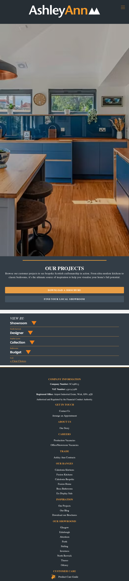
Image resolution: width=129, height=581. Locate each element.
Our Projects (64, 505)
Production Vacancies (64, 440)
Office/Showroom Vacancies (65, 445)
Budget (15, 352)
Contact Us (64, 410)
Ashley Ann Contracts (64, 457)
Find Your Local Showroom (64, 299)
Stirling (64, 546)
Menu (124, 8)
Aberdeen (64, 536)
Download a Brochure (64, 290)
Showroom (18, 323)
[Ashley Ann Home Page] (64, 17)
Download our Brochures (64, 514)
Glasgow (64, 527)
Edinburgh (64, 532)
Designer (16, 333)
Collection (17, 342)
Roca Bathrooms (64, 488)
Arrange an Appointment (64, 415)
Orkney (64, 565)
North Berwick (64, 555)
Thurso (64, 560)
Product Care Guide (68, 576)
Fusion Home (64, 483)
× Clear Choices (18, 361)
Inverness (64, 550)
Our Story (64, 428)
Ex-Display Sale (64, 493)
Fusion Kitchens (64, 474)
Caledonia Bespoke (64, 479)
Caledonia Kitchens (64, 469)
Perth (64, 541)
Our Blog (64, 510)
